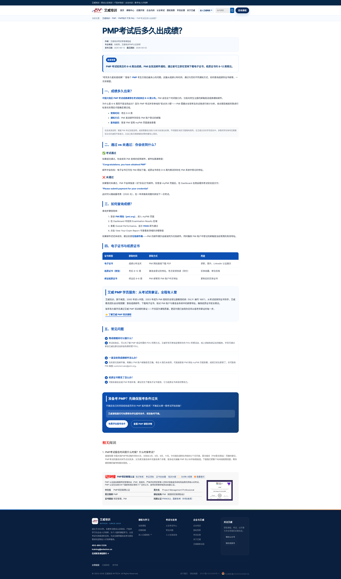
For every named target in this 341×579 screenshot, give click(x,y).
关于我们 (184, 573)
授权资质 (171, 10)
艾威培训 (106, 18)
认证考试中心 (171, 525)
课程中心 (130, 10)
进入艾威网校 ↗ (206, 10)
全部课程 (142, 525)
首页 (122, 10)
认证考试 (161, 10)
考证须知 (150, 477)
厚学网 (115, 565)
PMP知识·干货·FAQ (126, 18)
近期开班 (140, 10)
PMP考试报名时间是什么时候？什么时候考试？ (130, 452)
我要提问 (200, 477)
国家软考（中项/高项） (183, 498)
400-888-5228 (99, 545)
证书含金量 (161, 477)
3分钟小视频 (186, 477)
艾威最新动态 (198, 544)
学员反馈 (181, 10)
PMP (114, 18)
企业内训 (151, 10)
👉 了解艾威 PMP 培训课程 (118, 314)
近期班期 (142, 530)
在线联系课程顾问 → (100, 553)
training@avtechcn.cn (102, 549)
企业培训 (197, 525)
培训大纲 (172, 477)
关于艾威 (191, 10)
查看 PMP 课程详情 (143, 424)
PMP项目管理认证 (125, 477)
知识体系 (140, 477)
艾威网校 (105, 565)
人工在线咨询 (171, 535)
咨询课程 (242, 10)
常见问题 (169, 530)
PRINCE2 (166, 498)
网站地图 (194, 573)
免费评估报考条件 (116, 423)
